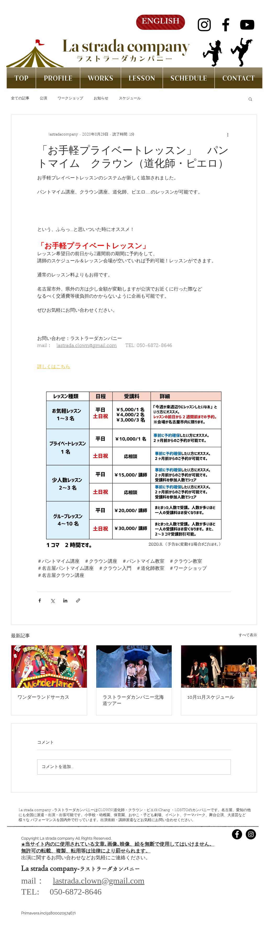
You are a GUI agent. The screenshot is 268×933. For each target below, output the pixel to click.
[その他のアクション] (228, 135)
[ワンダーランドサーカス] (49, 666)
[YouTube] (247, 24)
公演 (43, 98)
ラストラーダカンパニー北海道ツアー (133, 700)
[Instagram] (204, 24)
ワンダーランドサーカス (43, 697)
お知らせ (101, 98)
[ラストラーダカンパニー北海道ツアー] (134, 666)
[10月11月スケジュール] (219, 666)
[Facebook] (225, 24)
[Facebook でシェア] (39, 600)
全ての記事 (20, 98)
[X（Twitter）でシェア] (52, 600)
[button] (250, 99)
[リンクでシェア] (78, 600)
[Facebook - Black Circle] (237, 834)
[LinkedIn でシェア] (65, 600)
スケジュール (130, 98)
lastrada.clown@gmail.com (98, 880)
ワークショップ (70, 98)
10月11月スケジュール (210, 697)
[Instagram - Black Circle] (251, 834)
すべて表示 (248, 635)
